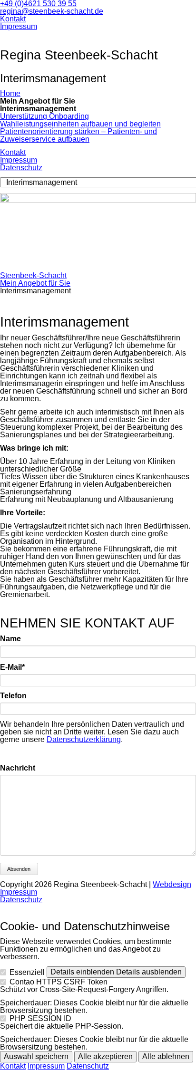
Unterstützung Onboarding (44, 116)
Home (10, 93)
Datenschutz (21, 168)
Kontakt (13, 19)
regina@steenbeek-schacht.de (51, 11)
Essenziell (27, 972)
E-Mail (18, 667)
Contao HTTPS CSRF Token (59, 982)
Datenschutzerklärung (84, 739)
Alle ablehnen (165, 1056)
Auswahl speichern (36, 1056)
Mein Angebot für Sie (35, 283)
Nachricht (17, 768)
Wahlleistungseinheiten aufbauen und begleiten (80, 124)
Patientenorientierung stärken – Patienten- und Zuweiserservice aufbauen (78, 135)
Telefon (13, 696)
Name (10, 639)
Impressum (18, 26)
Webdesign (172, 884)
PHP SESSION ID (40, 1018)
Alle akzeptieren (105, 1056)
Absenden (18, 869)
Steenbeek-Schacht (33, 275)
